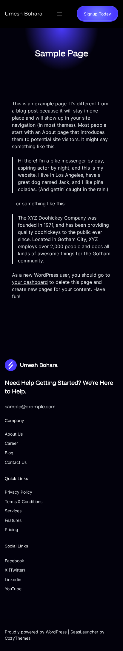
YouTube (13, 588)
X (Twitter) (15, 569)
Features (13, 520)
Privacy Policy (18, 491)
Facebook (14, 560)
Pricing (11, 529)
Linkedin (13, 579)
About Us (14, 433)
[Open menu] (59, 14)
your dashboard (30, 282)
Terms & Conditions (23, 501)
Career (11, 443)
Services (13, 510)
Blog (9, 452)
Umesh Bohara (23, 13)
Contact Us (16, 462)
